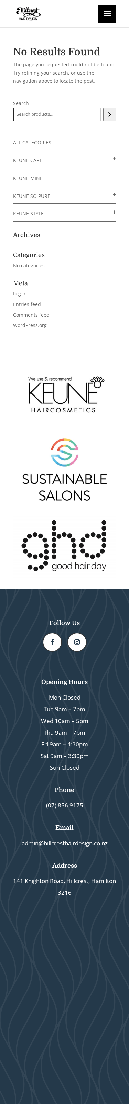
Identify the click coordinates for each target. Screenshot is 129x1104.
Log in (20, 293)
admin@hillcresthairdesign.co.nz (65, 843)
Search (21, 103)
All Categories (32, 142)
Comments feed (31, 315)
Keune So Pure (31, 196)
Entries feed (27, 304)
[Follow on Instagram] (77, 642)
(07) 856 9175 (64, 805)
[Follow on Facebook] (52, 642)
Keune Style (28, 213)
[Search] (109, 114)
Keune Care (27, 160)
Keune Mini (27, 178)
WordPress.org (30, 325)
